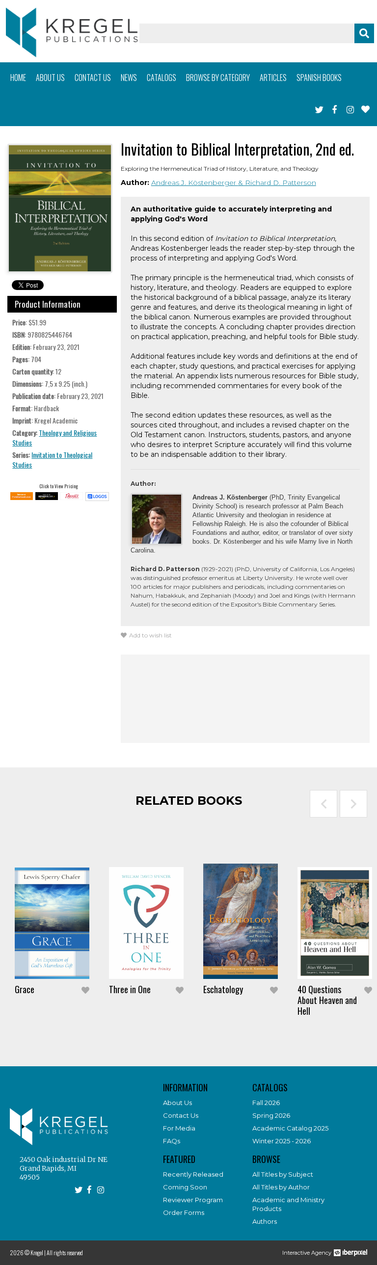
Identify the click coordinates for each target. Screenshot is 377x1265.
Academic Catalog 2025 (290, 1128)
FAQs (171, 1141)
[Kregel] (72, 32)
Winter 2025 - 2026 (281, 1141)
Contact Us (180, 1115)
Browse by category (218, 77)
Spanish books (319, 77)
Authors (264, 1221)
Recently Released (193, 1174)
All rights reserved (65, 1252)
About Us (177, 1103)
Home (18, 77)
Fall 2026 (266, 1103)
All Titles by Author (281, 1187)
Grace (24, 989)
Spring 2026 (271, 1115)
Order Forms (183, 1212)
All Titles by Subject (282, 1174)
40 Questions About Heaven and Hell (327, 1000)
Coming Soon (185, 1187)
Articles (273, 77)
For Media (179, 1128)
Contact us (93, 77)
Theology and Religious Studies (54, 437)
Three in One (130, 989)
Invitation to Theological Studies (52, 459)
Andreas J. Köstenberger (194, 182)
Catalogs (161, 77)
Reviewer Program (193, 1200)
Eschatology (223, 989)
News (129, 77)
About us (50, 77)
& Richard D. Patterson (277, 182)
